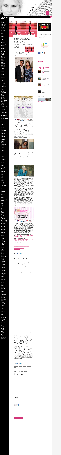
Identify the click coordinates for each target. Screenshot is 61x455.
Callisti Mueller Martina (3, 54)
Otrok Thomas (2, 212)
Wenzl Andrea (2, 325)
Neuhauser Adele (3, 202)
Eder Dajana (2, 67)
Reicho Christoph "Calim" (4, 241)
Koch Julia (2, 153)
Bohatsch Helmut (3, 48)
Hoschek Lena (2, 135)
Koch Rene (2, 154)
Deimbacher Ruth (3, 62)
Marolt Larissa (2, 189)
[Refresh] (20, 404)
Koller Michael (2, 157)
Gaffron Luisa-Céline (3, 92)
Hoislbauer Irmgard (3, 130)
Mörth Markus (2, 195)
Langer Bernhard (3, 170)
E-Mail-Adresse (16, 397)
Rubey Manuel (2, 252)
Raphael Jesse (2, 237)
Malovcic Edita (2, 187)
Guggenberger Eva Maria (4, 112)
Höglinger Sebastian (3, 129)
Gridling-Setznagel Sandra (4, 108)
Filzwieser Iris (2, 78)
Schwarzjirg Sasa (3, 279)
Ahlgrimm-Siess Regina (3, 21)
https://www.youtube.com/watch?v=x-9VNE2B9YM (21, 246)
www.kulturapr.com (17, 249)
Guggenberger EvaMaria (4, 113)
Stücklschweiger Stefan (3, 294)
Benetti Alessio (3, 41)
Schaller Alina (2, 259)
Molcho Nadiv (2, 193)
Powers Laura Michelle (3, 229)
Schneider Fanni (3, 268)
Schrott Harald (2, 277)
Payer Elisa (2, 215)
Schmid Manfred (3, 264)
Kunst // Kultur (33, 17)
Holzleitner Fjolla (3, 132)
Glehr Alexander (3, 98)
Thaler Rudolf (2, 304)
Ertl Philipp (2, 70)
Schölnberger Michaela (3, 273)
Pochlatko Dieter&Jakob (4, 221)
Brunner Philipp (3, 51)
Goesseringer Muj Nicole (4, 100)
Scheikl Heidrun (3, 260)
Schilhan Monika (3, 262)
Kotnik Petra (2, 160)
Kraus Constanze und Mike (4, 161)
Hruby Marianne (3, 136)
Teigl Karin (2, 302)
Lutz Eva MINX (2, 182)
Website (15, 400)
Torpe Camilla (2, 308)
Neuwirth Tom (2, 203)
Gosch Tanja (2, 103)
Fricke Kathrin (2, 85)
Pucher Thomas (3, 233)
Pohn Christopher (3, 223)
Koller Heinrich (3, 156)
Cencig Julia (2, 56)
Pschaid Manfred (3, 232)
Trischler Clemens (3, 311)
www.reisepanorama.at (41, 101)
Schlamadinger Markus (3, 263)
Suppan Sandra (2, 296)
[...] (43, 72)
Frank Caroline (3, 83)
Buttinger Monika (3, 53)
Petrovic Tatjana (3, 217)
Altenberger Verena (3, 24)
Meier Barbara (2, 190)
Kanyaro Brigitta (3, 143)
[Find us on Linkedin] (42, 53)
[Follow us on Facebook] (39, 53)
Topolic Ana (2, 307)
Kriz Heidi (2, 164)
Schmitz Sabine (3, 266)
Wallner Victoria (3, 319)
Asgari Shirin (2, 29)
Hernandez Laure (3, 122)
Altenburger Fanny (3, 25)
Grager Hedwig (3, 107)
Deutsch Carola (3, 63)
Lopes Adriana (2, 180)
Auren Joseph (2, 33)
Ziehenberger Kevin (3, 337)
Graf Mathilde (2, 105)
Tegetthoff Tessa (3, 301)
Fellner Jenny (2, 74)
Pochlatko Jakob (3, 222)
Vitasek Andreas (3, 316)
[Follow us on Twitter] (40, 53)
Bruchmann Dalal (3, 50)
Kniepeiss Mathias (3, 151)
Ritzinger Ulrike (3, 246)
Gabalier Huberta (3, 91)
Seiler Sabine (2, 282)
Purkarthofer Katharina (3, 235)
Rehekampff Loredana (3, 240)
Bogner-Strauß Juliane (3, 47)
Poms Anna (2, 227)
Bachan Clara (2, 35)
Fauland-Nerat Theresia (4, 73)
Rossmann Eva (2, 250)
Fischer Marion (3, 81)
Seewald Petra (2, 281)
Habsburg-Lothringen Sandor (4, 118)
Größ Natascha (3, 109)
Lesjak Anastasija (3, 176)
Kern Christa (2, 145)
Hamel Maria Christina (3, 119)
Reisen (37, 17)
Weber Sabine (2, 323)
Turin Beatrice (2, 312)
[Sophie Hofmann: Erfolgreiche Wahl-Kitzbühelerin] (39, 91)
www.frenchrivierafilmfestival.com (19, 248)
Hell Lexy (2, 121)
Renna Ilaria (2, 244)
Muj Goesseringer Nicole (4, 199)
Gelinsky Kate (2, 95)
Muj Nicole (2, 200)
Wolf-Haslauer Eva (3, 332)
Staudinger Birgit (3, 290)
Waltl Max (2, 320)
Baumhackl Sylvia (3, 40)
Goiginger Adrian (3, 101)
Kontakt (46, 17)
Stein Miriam (2, 291)
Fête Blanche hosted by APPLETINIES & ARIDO (20, 371)
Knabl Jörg (2, 149)
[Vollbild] (50, 29)
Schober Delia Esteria (3, 270)
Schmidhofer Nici (3, 265)
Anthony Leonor (3, 28)
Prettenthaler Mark (3, 230)
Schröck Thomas (3, 276)
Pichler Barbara (3, 218)
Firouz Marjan (2, 79)
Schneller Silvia (3, 269)
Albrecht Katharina (3, 22)
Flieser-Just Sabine (3, 82)
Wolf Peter (2, 331)
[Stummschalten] (48, 29)
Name (15, 393)
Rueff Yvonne (2, 253)
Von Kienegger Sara (3, 317)
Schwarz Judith (3, 278)
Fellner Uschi (2, 75)
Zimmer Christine (3, 338)
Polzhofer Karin (3, 226)
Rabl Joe (2, 236)
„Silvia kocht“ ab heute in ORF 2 (18, 374)
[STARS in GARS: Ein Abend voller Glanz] (39, 84)
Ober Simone (2, 206)
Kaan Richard (2, 141)
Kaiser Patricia (2, 142)
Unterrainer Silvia (3, 313)
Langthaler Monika (3, 171)
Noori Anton (2, 205)
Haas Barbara (2, 114)
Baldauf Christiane (3, 37)
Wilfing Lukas (2, 328)
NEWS (43, 17)
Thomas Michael (3, 305)
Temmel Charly (3, 303)
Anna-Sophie (2, 27)
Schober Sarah (2, 271)
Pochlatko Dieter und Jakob (4, 220)
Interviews (24, 17)
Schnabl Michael (3, 267)
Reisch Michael (3, 243)
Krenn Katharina (3, 162)
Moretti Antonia (3, 194)
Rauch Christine (3, 239)
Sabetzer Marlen (3, 255)
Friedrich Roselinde (3, 86)
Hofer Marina (2, 126)
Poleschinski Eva (3, 224)
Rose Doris (2, 249)
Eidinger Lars (2, 68)
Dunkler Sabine (3, 66)
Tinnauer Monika (3, 306)
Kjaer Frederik (2, 146)
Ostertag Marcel (3, 211)
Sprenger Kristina (3, 288)
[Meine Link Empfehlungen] (44, 99)
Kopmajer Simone (3, 158)
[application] (44, 27)
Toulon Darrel (2, 309)
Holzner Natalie (3, 133)
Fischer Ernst (2, 80)
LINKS (49, 17)
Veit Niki (2, 314)
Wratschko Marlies (3, 334)
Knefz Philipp (2, 150)
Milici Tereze (2, 192)
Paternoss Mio (2, 214)
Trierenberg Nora (3, 310)
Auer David (2, 31)
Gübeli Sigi (2, 111)
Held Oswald (2, 120)
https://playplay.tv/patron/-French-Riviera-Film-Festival (22, 243)
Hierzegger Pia (3, 123)
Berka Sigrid (2, 43)
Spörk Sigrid (2, 287)
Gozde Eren (2, 104)
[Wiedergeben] (39, 29)
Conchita (2, 59)
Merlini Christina (3, 191)
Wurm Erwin (2, 335)
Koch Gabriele (2, 152)
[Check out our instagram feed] (44, 53)
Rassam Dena (2, 238)
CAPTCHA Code (16, 408)
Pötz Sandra (2, 228)
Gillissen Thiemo (3, 97)
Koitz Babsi (2, 155)
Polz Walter (2, 225)
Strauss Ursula (2, 293)
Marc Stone (2, 188)
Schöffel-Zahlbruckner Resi (4, 272)
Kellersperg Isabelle (3, 144)
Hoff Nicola (2, 127)
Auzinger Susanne (3, 34)
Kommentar (16, 383)
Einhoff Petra (2, 69)
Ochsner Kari (2, 208)
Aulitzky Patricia (3, 32)
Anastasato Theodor (3, 26)
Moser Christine (3, 196)
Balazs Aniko (2, 36)
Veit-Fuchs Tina (3, 315)
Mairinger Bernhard (3, 185)
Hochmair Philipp (3, 124)
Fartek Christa (2, 72)
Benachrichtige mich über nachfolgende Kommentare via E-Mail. (23, 412)
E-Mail (39, 58)
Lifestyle (28, 17)
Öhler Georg (2, 209)
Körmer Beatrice (3, 159)
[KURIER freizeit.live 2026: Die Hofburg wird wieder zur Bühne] (39, 71)
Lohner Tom (2, 179)
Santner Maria (2, 258)
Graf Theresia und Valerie (4, 106)
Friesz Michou (2, 88)
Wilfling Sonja (2, 329)
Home (21, 17)
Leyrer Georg (2, 177)
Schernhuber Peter (3, 261)
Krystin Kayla (2, 165)
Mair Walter (2, 184)
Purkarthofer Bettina (3, 234)
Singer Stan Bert (3, 284)
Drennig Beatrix (3, 65)
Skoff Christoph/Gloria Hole (4, 285)
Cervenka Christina (3, 57)
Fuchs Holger (2, 89)
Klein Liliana (2, 148)
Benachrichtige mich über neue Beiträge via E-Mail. (21, 415)
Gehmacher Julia (3, 94)
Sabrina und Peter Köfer (4, 256)
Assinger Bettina (3, 30)
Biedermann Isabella (3, 44)
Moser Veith (2, 197)
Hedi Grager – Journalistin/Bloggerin (7, 17)
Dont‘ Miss (40, 17)
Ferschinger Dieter (3, 77)
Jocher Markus (3, 139)
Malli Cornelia (2, 186)
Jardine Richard (3, 138)
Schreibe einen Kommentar (26, 44)
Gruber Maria (2, 110)
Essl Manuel (2, 71)
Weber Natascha (3, 322)
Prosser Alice (2, 231)
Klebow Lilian (2, 147)
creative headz (3, 60)
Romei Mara (2, 247)
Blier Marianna (3, 45)
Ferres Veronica (3, 76)
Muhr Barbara (2, 198)
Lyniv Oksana (2, 183)
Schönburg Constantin (3, 274)
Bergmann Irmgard (3, 42)
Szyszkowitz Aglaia (3, 297)
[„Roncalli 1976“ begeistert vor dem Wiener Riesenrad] (39, 78)
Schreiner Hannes (3, 275)
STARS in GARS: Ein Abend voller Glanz (44, 81)
